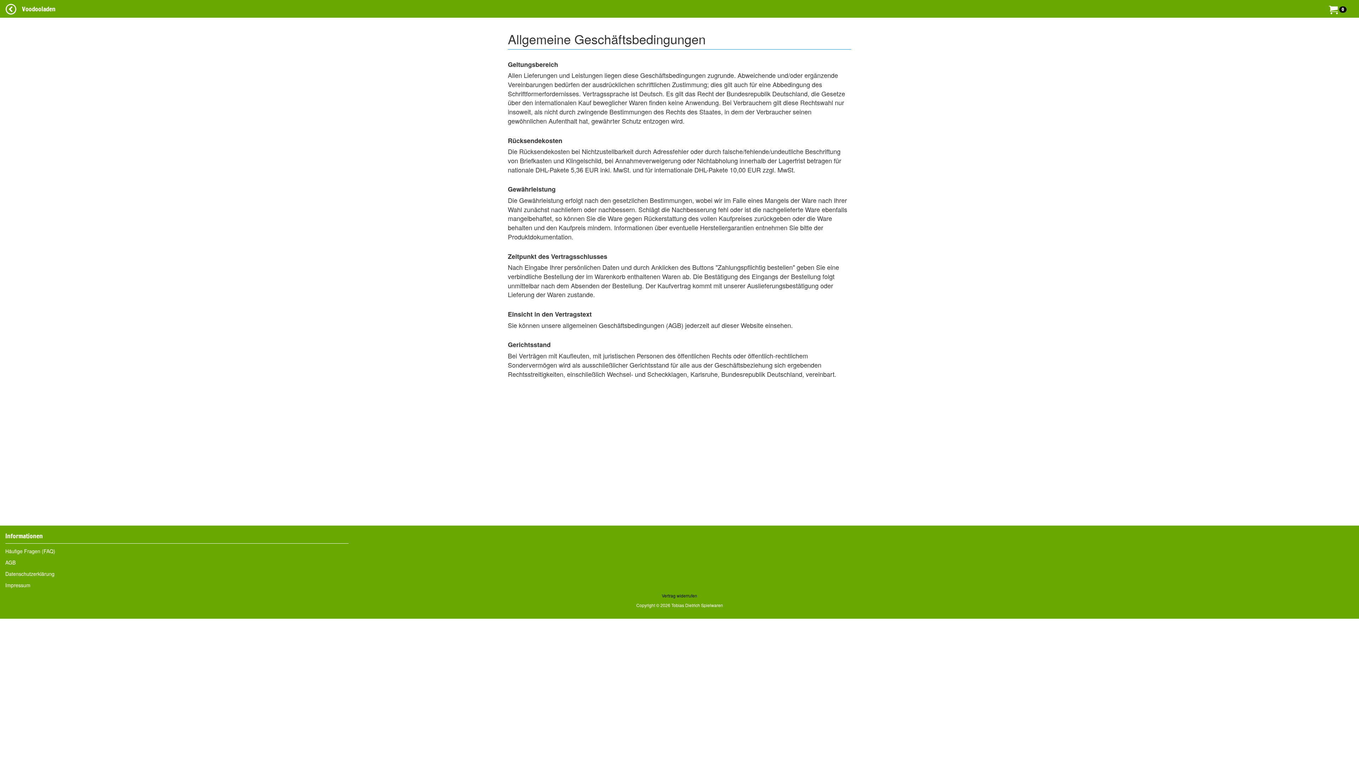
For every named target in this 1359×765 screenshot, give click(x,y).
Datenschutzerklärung (30, 573)
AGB (10, 562)
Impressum (17, 585)
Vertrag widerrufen (679, 596)
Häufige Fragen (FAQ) (30, 551)
